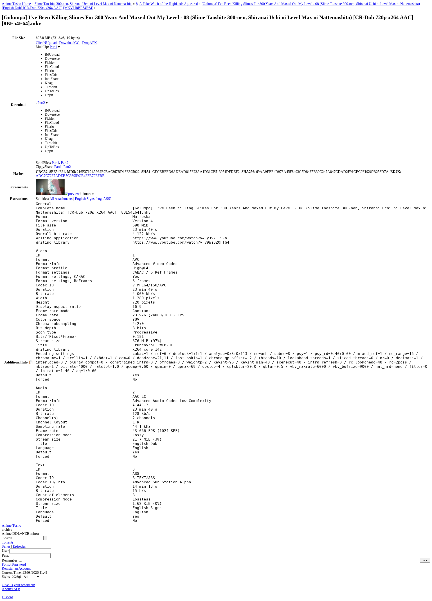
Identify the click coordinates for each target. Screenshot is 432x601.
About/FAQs (11, 589)
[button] (82, 193)
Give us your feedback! (18, 585)
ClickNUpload (46, 43)
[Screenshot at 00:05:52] (72, 194)
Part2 (41, 103)
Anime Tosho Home (16, 4)
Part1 (53, 47)
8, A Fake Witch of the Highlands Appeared (167, 4)
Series (6, 546)
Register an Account (16, 568)
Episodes (19, 546)
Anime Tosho (11, 525)
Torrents (8, 542)
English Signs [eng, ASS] (93, 199)
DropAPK (89, 43)
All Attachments (61, 199)
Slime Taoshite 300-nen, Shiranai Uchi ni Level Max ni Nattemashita (83, 4)
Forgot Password (14, 564)
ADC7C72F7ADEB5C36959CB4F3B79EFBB (70, 176)
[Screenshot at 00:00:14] (50, 194)
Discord (7, 597)
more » (89, 194)
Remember (10, 560)
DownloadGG (69, 43)
